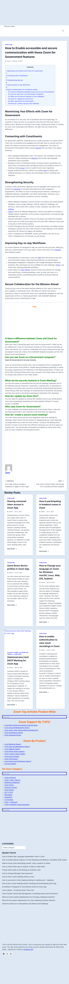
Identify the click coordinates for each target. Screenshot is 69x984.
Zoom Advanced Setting (12, 735)
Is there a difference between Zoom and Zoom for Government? (31, 92)
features (38, 148)
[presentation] (18, 639)
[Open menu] (63, 30)
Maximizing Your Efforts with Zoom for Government (24, 71)
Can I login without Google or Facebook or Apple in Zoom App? (17, 483)
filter (39, 258)
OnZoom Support (10, 764)
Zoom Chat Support (11, 759)
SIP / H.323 (8, 792)
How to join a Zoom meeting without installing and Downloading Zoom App (29, 883)
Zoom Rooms (9, 790)
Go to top (6, 717)
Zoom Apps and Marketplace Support (17, 747)
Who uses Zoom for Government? (21, 101)
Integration (8, 797)
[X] (7, 953)
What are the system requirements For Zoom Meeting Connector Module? (28, 900)
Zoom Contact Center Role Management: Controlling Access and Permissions (30, 893)
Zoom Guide (8, 44)
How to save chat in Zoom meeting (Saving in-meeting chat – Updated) (28, 880)
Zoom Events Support (11, 756)
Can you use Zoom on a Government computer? (26, 94)
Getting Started (10, 778)
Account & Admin (13, 652)
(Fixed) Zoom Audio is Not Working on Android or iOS (21, 870)
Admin (10, 212)
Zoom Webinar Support (12, 749)
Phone (58, 265)
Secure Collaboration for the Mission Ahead (21, 89)
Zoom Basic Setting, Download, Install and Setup (21, 725)
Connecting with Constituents (17, 75)
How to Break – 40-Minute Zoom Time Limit (18, 890)
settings (11, 209)
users (45, 170)
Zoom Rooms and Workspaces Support (17, 761)
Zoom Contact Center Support (14, 754)
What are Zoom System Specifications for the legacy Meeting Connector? (28, 897)
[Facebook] (3, 953)
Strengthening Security (14, 80)
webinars (34, 158)
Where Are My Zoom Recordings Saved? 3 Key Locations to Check (26, 863)
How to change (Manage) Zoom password (17, 873)
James (9, 61)
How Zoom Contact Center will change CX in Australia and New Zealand (50, 483)
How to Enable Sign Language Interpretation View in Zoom (23, 856)
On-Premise (8, 800)
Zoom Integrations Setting (13, 733)
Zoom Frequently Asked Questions (16, 804)
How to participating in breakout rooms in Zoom (50, 504)
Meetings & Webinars (12, 782)
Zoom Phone (25, 270)
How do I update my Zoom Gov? (20, 99)
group (22, 168)
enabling (58, 250)
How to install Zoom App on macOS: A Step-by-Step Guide (23, 867)
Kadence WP (28, 949)
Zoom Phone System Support (14, 751)
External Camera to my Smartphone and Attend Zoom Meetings (25, 904)
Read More (12, 549)
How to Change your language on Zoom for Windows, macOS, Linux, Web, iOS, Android (50, 572)
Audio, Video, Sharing (12, 780)
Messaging (8, 795)
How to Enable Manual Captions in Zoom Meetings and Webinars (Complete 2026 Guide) (34, 860)
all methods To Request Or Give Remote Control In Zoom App (24, 887)
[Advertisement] (34, 12)
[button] (34, 340)
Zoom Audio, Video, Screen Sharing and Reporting (21, 730)
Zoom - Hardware (10, 802)
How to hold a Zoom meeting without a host (18, 877)
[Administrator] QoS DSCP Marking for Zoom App (18, 660)
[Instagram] (10, 953)
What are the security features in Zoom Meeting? (26, 96)
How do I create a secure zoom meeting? (23, 103)
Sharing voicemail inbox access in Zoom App (16, 504)
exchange (16, 189)
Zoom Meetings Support (12, 744)
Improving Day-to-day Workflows (18, 85)
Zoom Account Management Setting (16, 728)
